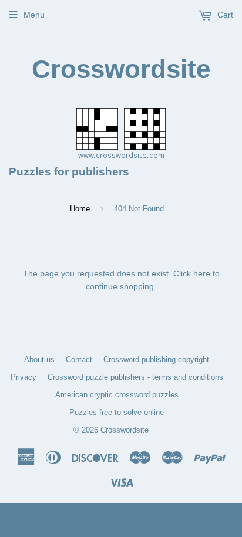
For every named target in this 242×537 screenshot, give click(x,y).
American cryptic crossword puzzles (117, 394)
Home (80, 208)
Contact (79, 359)
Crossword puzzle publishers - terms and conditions (135, 377)
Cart (224, 14)
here (201, 273)
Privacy (23, 377)
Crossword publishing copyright (156, 359)
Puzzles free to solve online (116, 412)
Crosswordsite (121, 69)
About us (39, 359)
